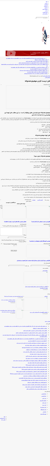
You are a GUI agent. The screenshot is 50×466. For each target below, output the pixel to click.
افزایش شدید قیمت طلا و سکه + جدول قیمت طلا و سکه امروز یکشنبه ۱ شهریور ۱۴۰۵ (29, 367)
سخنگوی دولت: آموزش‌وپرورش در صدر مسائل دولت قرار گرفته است (33, 378)
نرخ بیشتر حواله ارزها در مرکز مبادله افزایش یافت (37, 389)
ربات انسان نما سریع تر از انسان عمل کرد (38, 354)
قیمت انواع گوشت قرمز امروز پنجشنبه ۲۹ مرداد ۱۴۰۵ (13, 296)
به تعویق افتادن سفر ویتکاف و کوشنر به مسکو (37, 382)
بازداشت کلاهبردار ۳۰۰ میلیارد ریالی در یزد (39, 312)
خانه (47, 1)
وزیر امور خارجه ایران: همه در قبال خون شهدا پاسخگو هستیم (34, 380)
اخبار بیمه (44, 405)
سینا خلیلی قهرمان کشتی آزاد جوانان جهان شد (37, 363)
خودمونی (44, 412)
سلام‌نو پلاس (45, 14)
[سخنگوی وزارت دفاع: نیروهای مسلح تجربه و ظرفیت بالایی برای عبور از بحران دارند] (19, 318)
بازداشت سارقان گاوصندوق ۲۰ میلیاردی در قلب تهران (36, 387)
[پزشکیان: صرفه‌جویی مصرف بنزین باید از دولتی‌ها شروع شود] (19, 308)
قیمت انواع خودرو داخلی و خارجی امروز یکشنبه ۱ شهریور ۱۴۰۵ (34, 369)
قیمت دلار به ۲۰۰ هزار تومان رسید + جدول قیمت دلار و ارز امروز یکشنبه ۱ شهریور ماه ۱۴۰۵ (28, 374)
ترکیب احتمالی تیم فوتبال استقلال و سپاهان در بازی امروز (35, 376)
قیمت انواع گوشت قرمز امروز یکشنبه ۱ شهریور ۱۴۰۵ (36, 365)
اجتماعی (46, 8)
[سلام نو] (45, 48)
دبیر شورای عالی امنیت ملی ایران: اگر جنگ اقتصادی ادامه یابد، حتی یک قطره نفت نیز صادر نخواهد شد (25, 326)
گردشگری (46, 6)
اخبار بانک (44, 403)
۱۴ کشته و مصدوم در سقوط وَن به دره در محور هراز (36, 358)
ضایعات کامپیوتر (43, 400)
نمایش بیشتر (47, 321)
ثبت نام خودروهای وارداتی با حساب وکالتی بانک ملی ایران (35, 352)
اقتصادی (46, 5)
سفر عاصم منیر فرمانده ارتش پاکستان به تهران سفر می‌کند (34, 384)
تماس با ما (3, 420)
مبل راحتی (44, 398)
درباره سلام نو (2, 418)
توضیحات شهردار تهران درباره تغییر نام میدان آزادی (36, 356)
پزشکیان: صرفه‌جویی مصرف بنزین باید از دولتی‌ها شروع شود (34, 347)
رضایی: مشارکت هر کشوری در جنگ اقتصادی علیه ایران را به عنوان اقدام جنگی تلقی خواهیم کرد (27, 339)
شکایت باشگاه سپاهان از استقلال (40, 328)
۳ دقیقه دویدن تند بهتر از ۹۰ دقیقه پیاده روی (37, 341)
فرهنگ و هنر (45, 9)
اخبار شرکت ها (43, 407)
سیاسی (46, 3)
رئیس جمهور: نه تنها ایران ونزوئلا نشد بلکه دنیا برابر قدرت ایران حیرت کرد (32, 343)
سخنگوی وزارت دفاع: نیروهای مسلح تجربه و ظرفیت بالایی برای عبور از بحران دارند (30, 360)
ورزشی (46, 11)
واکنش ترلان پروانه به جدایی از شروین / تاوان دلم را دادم (35, 330)
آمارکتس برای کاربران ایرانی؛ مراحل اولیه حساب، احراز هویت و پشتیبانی (36, 287)
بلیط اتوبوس (43, 394)
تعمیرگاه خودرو (43, 414)
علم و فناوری (45, 12)
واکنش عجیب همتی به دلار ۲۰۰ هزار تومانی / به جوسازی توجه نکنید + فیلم (31, 333)
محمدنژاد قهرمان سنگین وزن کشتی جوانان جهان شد (36, 345)
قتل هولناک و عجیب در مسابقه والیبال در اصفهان (36, 350)
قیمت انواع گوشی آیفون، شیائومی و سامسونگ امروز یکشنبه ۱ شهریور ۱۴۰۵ (31, 371)
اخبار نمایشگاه (43, 409)
